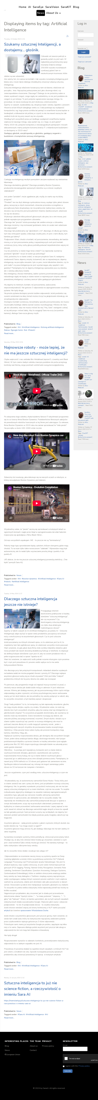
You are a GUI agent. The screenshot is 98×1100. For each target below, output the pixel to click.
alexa (7, 330)
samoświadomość (83, 109)
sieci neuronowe (83, 164)
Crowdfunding (82, 361)
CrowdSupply (82, 365)
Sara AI (61, 578)
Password (80, 40)
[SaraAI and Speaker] (22, 63)
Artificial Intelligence (31, 327)
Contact (33, 1050)
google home (17, 330)
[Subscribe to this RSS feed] (67, 36)
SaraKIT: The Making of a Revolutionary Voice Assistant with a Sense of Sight (85, 305)
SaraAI (32, 330)
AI (20, 327)
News (18, 575)
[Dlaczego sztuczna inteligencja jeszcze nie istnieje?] (22, 618)
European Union (13, 1054)
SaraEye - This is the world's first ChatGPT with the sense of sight (85, 416)
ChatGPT (81, 107)
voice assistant (82, 329)
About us (34, 1046)
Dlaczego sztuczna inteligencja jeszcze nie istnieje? (85, 224)
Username (81, 31)
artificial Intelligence (21, 581)
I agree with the (77, 1066)
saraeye (80, 435)
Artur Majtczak (83, 86)
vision (83, 331)
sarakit (84, 323)
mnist (83, 159)
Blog (18, 324)
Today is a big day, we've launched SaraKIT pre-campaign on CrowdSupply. (85, 379)
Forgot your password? (84, 57)
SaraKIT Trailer (87, 341)
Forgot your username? (84, 62)
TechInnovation (82, 327)
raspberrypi (81, 325)
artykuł (7, 910)
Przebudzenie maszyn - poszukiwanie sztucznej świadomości (85, 79)
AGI (85, 105)
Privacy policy (48, 1046)
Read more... (9, 333)
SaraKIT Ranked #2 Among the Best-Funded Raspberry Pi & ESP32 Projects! (85, 275)
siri (26, 330)
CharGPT (85, 433)
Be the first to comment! (85, 111)
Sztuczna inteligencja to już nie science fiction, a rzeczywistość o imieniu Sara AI (32, 988)
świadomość (88, 107)
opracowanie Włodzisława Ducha (34, 910)
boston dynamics (30, 578)
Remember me (82, 48)
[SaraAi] (5, 9)
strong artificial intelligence (53, 327)
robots (8, 581)
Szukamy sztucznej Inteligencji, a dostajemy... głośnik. (85, 178)
